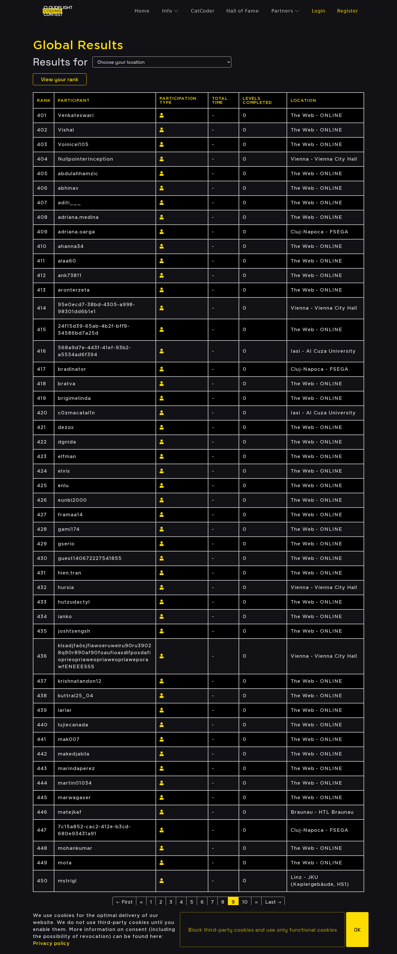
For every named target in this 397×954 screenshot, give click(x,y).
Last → (273, 902)
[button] (262, 929)
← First (124, 902)
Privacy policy (51, 943)
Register (347, 11)
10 (245, 902)
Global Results (78, 45)
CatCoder (203, 11)
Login (319, 11)
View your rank (59, 79)
